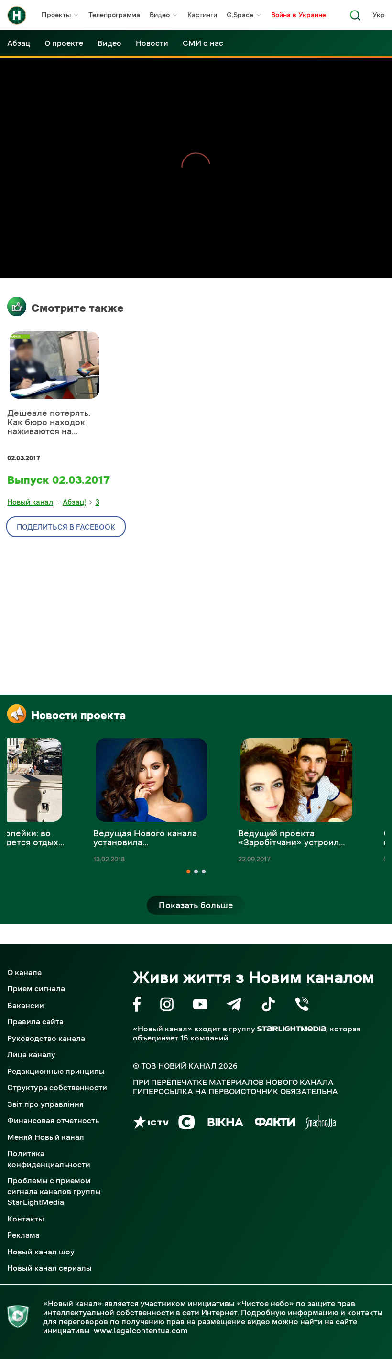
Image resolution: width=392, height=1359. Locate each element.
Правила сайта (35, 1021)
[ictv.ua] (151, 1124)
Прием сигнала (36, 988)
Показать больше (196, 905)
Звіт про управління (45, 1104)
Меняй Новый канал (45, 1137)
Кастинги (202, 14)
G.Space (240, 14)
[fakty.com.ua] (275, 1124)
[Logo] (16, 15)
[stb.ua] (186, 1124)
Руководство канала (46, 1038)
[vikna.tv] (225, 1124)
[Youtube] (200, 1006)
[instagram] (167, 1006)
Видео (160, 14)
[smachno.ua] (320, 1124)
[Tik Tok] (268, 1006)
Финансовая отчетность (53, 1120)
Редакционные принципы (56, 1071)
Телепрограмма (114, 14)
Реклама (23, 1235)
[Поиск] (355, 17)
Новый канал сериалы (49, 1268)
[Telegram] (234, 1006)
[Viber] (302, 1006)
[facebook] (137, 1006)
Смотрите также (77, 308)
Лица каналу (31, 1054)
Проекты (56, 14)
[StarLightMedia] (291, 1028)
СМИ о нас (203, 43)
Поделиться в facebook (66, 527)
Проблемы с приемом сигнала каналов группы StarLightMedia (54, 1191)
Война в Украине (298, 14)
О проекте (63, 43)
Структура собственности (57, 1087)
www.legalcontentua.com (141, 1330)
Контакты (25, 1218)
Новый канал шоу (41, 1251)
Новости (152, 43)
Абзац (18, 43)
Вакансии (25, 1005)
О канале (24, 972)
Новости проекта (78, 715)
